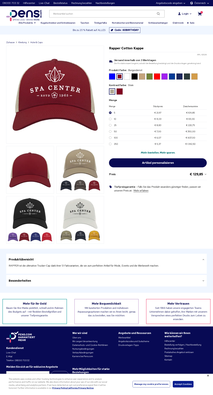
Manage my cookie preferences (151, 384)
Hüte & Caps (36, 42)
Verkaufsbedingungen (82, 352)
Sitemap (168, 356)
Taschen (84, 22)
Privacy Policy (59, 388)
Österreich (200, 3)
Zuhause (10, 42)
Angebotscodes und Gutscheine (133, 341)
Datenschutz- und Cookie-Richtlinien (90, 345)
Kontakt (168, 359)
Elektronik (178, 22)
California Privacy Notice (80, 388)
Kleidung (22, 42)
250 (116, 144)
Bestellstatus (60, 3)
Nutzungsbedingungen (83, 348)
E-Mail (9, 356)
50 (115, 131)
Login (185, 13)
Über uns (76, 337)
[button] (27, 21)
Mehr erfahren (140, 190)
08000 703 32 (10, 3)
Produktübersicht (21, 259)
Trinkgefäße (100, 22)
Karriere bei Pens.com (82, 356)
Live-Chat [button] (44, 3)
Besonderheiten (20, 280)
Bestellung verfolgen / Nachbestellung (183, 344)
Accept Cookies (183, 384)
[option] (112, 76)
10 (115, 119)
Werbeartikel (124, 337)
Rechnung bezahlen (81, 3)
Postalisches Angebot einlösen (179, 352)
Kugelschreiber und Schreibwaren (58, 22)
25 (115, 125)
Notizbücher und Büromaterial (127, 22)
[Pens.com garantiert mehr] (20, 337)
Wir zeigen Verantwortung (84, 341)
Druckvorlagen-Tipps (128, 345)
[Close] (208, 375)
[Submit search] (158, 13)
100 (116, 137)
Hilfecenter (29, 3)
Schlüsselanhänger (158, 22)
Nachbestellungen (105, 3)
